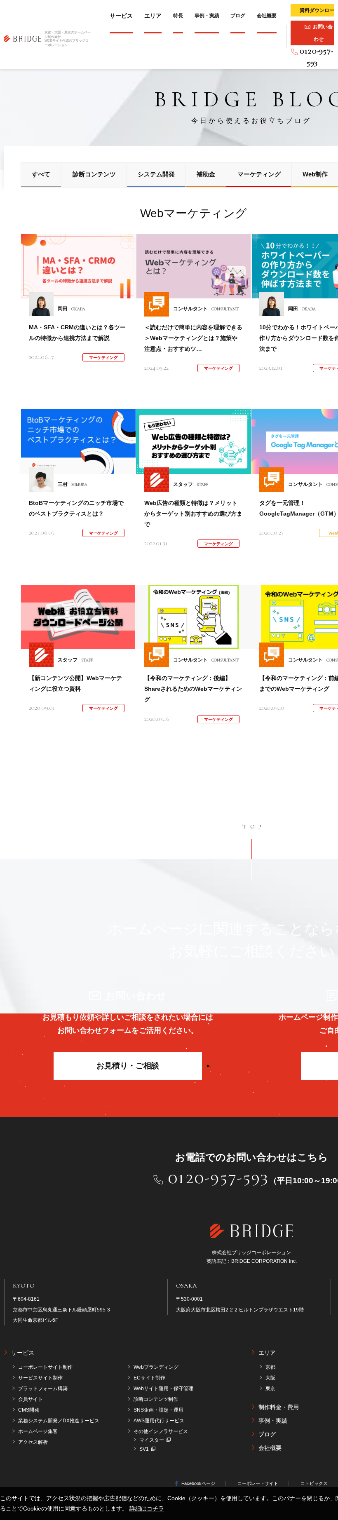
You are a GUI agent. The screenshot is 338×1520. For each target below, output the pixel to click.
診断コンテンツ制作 (156, 1399)
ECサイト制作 (149, 1378)
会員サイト (30, 1399)
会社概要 (267, 16)
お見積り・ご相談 (127, 1065)
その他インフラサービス (161, 1431)
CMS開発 (28, 1410)
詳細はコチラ (146, 1508)
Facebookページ (198, 1483)
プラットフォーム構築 (43, 1388)
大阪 (270, 1378)
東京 (270, 1388)
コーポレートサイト (257, 1483)
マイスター (151, 1440)
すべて (41, 174)
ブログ (237, 16)
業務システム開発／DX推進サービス (58, 1421)
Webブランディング (156, 1367)
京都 (270, 1367)
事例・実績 (207, 16)
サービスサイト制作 (40, 1378)
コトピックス (314, 1483)
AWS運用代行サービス (159, 1421)
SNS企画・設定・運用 (158, 1410)
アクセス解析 (33, 1442)
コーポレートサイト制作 (45, 1367)
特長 (178, 16)
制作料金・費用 (278, 1407)
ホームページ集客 (38, 1431)
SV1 (144, 1449)
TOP (253, 826)
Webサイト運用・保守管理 (163, 1388)
